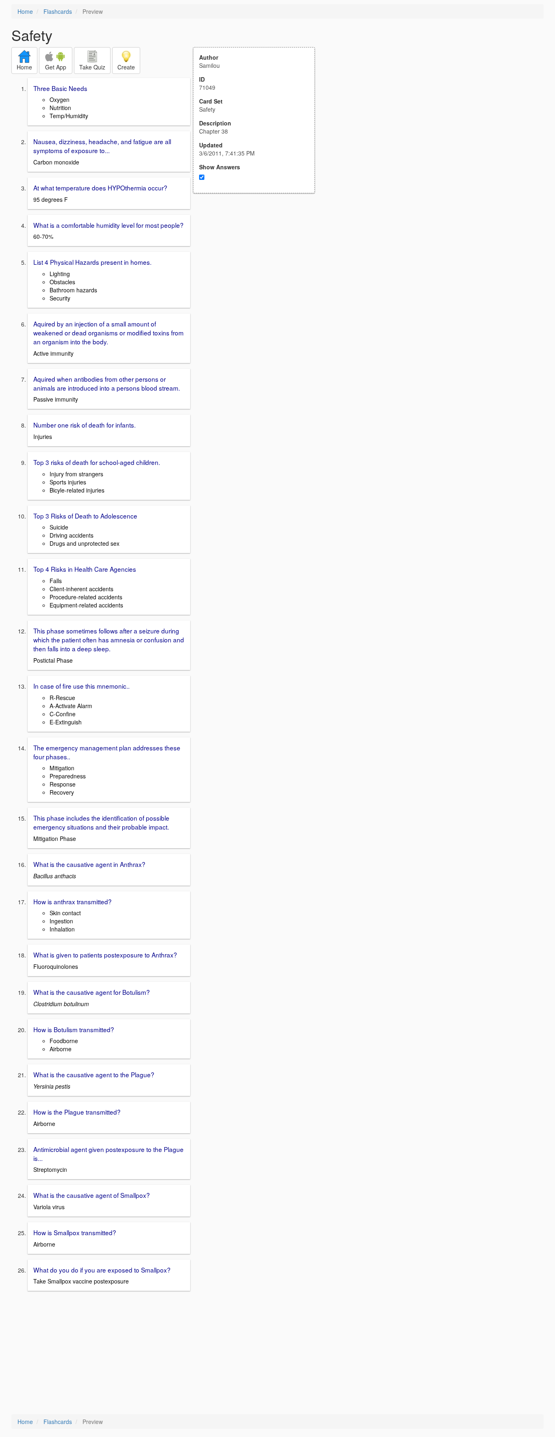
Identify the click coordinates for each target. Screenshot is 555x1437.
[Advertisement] (258, 273)
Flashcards (57, 11)
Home (25, 11)
